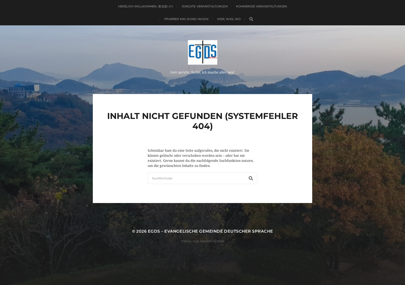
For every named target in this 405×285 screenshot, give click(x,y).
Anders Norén (212, 241)
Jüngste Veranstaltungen (205, 6)
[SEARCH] (251, 19)
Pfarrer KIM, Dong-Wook (186, 19)
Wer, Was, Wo (229, 19)
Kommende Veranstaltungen (261, 6)
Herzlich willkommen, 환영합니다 (145, 6)
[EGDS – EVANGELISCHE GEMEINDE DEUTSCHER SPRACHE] (202, 52)
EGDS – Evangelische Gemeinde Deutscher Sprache (210, 231)
